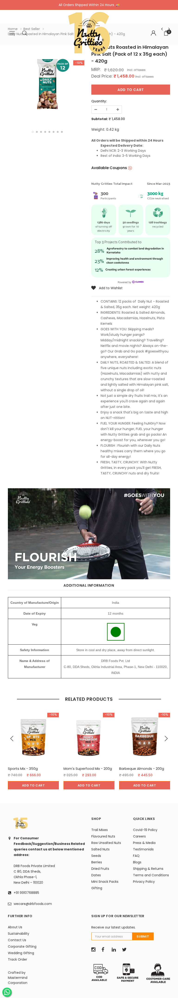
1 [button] (33, 132)
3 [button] (41, 132)
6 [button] (53, 132)
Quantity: (99, 101)
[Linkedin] (115, 949)
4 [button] (45, 132)
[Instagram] (94, 949)
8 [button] (62, 132)
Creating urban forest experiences (128, 269)
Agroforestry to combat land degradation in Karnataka (135, 250)
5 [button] (49, 132)
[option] (47, 85)
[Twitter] (125, 949)
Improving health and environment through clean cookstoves (134, 260)
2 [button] (37, 132)
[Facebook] (105, 949)
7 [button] (58, 132)
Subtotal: (99, 119)
